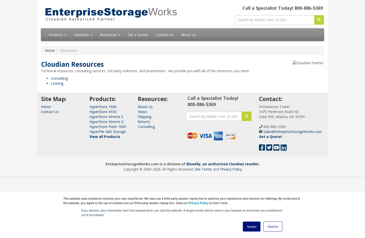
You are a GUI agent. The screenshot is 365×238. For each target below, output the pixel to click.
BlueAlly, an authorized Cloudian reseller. (223, 164)
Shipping (144, 116)
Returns (144, 121)
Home (50, 50)
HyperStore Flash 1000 (107, 126)
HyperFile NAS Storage (107, 131)
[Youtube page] (276, 148)
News (142, 111)
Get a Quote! (138, 34)
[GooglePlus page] (291, 148)
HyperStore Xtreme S (106, 116)
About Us (188, 34)
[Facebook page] (262, 148)
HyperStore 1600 (102, 106)
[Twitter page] (269, 148)
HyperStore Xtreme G (106, 121)
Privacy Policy (231, 169)
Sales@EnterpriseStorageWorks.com (292, 131)
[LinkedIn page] (284, 148)
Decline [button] (273, 226)
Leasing (57, 83)
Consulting (59, 78)
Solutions (82, 34)
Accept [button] (251, 226)
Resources (109, 34)
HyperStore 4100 (102, 111)
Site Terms (203, 169)
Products (56, 34)
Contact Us (165, 34)
